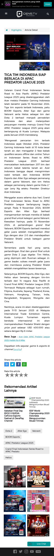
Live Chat (41, 544)
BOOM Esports (12, 437)
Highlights (16, 30)
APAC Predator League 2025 (19, 443)
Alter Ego (22, 431)
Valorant (36, 431)
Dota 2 (8, 431)
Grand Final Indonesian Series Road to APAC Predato (24, 450)
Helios (8, 457)
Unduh (47, 4)
